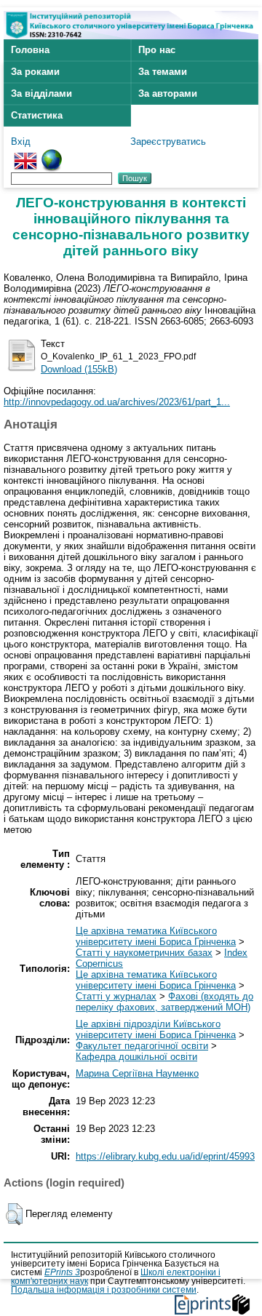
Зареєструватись (168, 141)
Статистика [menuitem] (37, 115)
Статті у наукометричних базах (144, 952)
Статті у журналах (116, 996)
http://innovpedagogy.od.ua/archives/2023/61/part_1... (117, 401)
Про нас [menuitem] (156, 49)
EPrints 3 (62, 1272)
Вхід (21, 141)
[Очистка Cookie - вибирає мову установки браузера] (51, 154)
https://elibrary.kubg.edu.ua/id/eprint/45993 (165, 1156)
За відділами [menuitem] (41, 93)
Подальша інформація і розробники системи (103, 1289)
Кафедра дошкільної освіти (136, 1056)
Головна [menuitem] (30, 49)
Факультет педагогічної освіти (142, 1045)
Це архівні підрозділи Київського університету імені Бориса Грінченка (156, 1029)
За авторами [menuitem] (167, 93)
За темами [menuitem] (162, 71)
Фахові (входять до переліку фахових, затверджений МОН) (164, 1002)
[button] (14, 1214)
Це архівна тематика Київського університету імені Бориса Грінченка (156, 936)
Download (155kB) (79, 369)
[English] (25, 154)
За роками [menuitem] (35, 71)
